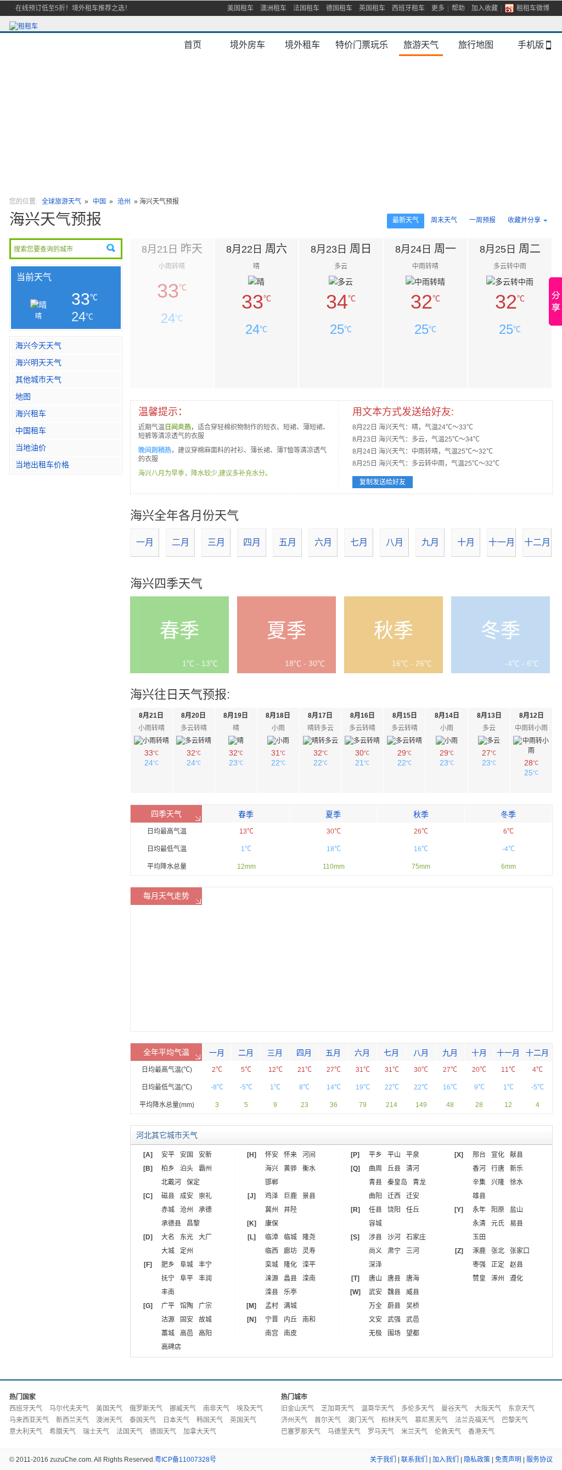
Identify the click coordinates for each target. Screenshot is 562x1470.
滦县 (271, 1292)
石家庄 (416, 1237)
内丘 (290, 1319)
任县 (375, 1210)
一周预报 (482, 220)
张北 (497, 1251)
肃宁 (394, 1251)
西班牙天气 (25, 1408)
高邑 (186, 1333)
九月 (430, 542)
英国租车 (372, 8)
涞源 (271, 1278)
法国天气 (129, 1431)
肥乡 (168, 1264)
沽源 (168, 1319)
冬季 (508, 814)
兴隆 (497, 1182)
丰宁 (205, 1264)
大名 (168, 1237)
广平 (168, 1306)
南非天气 (216, 1408)
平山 (394, 1155)
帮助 (458, 8)
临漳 (271, 1237)
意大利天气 (25, 1431)
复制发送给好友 (382, 482)
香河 (479, 1168)
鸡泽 (271, 1196)
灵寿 (309, 1251)
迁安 (412, 1196)
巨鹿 (290, 1196)
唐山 (375, 1278)
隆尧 (309, 1237)
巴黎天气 (515, 1420)
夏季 (333, 814)
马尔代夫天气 (69, 1408)
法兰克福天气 (474, 1420)
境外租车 (302, 44)
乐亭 (290, 1292)
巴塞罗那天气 (301, 1431)
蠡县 (290, 1278)
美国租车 (240, 8)
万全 (375, 1306)
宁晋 (271, 1319)
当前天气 (34, 277)
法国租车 (306, 8)
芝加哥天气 (337, 1408)
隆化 (290, 1264)
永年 (479, 1210)
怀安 (271, 1155)
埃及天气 (250, 1408)
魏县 (394, 1292)
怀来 (290, 1155)
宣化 (497, 1155)
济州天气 (294, 1420)
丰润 (205, 1278)
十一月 (501, 542)
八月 (394, 542)
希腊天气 (62, 1431)
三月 (216, 542)
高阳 (205, 1333)
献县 (516, 1155)
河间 (309, 1155)
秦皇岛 (397, 1182)
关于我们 (383, 1459)
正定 (497, 1264)
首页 (192, 44)
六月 (323, 542)
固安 (186, 1319)
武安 (375, 1292)
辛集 (479, 1182)
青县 (375, 1182)
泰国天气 (143, 1420)
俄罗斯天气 (146, 1408)
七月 (359, 542)
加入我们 (445, 1459)
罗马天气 (381, 1431)
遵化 (516, 1278)
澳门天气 (361, 1420)
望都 (412, 1333)
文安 (375, 1319)
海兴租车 (30, 413)
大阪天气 (488, 1408)
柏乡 (168, 1168)
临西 (271, 1251)
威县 (412, 1292)
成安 (186, 1196)
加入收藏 (484, 8)
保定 (193, 1182)
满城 (290, 1306)
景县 (309, 1196)
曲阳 (375, 1196)
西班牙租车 (408, 8)
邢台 (479, 1155)
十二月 (537, 542)
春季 (246, 814)
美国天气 (109, 1408)
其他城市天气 (38, 379)
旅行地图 (475, 44)
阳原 (497, 1210)
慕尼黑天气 (431, 1420)
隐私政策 (477, 1459)
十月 (466, 542)
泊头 (186, 1168)
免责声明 (508, 1459)
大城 (168, 1251)
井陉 (290, 1210)
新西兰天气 (72, 1420)
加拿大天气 (199, 1431)
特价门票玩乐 (361, 44)
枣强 (479, 1264)
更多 (438, 8)
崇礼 (205, 1196)
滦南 (309, 1278)
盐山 (516, 1210)
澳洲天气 (109, 1420)
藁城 (168, 1333)
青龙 (419, 1182)
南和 (309, 1319)
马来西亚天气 (29, 1420)
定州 (186, 1251)
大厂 (205, 1237)
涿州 (497, 1278)
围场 (394, 1333)
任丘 (412, 1210)
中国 (100, 201)
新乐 (516, 1168)
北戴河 (171, 1182)
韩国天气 (209, 1420)
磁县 (168, 1196)
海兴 (271, 1168)
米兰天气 (414, 1431)
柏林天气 (394, 1420)
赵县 (516, 1264)
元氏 (497, 1223)
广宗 (205, 1306)
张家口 (520, 1251)
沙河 (394, 1237)
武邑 (412, 1319)
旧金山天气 (297, 1408)
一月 (145, 542)
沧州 (124, 201)
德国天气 (163, 1431)
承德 (205, 1210)
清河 (412, 1168)
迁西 (394, 1196)
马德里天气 (344, 1431)
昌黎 (193, 1223)
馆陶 (186, 1306)
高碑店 (171, 1347)
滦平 (309, 1264)
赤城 (168, 1210)
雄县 (479, 1196)
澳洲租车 (273, 8)
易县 (516, 1223)
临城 (290, 1237)
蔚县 (394, 1306)
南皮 (290, 1333)
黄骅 (290, 1168)
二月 (180, 542)
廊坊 (290, 1251)
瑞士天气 (96, 1431)
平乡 (375, 1155)
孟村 (271, 1306)
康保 (271, 1223)
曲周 (375, 1168)
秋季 (421, 814)
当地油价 (30, 447)
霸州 (205, 1168)
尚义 (375, 1251)
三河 (412, 1251)
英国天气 (243, 1420)
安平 (168, 1155)
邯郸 (271, 1182)
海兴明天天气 (38, 362)
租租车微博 (532, 8)
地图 (23, 396)
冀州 (271, 1210)
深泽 (375, 1264)
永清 (479, 1223)
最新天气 (405, 220)
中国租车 (30, 430)
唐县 (394, 1278)
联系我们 (414, 1459)
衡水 (309, 1168)
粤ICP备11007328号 (185, 1459)
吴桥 (412, 1306)
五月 (287, 542)
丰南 (168, 1292)
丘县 (394, 1168)
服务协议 (539, 1459)
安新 (205, 1155)
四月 (252, 542)
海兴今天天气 (38, 345)
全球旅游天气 (61, 201)
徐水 (516, 1182)
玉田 (479, 1237)
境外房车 (247, 44)
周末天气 (444, 220)
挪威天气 (183, 1408)
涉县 (375, 1237)
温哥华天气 (377, 1408)
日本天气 (176, 1420)
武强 (394, 1319)
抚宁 (168, 1278)
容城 (375, 1223)
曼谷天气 (454, 1408)
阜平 (186, 1278)
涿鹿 (479, 1251)
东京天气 (521, 1408)
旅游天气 (421, 44)
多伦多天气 (417, 1408)
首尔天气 (327, 1420)
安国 (186, 1155)
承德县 (171, 1223)
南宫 (271, 1333)
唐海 (412, 1278)
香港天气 (481, 1431)
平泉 (412, 1155)
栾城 (271, 1264)
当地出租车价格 (42, 464)
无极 (375, 1333)
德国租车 (339, 8)
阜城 (186, 1264)
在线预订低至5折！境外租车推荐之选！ (73, 8)
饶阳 (394, 1210)
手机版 (531, 44)
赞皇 (479, 1278)
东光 (186, 1237)
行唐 (497, 1168)
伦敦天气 (448, 1431)
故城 (205, 1319)
